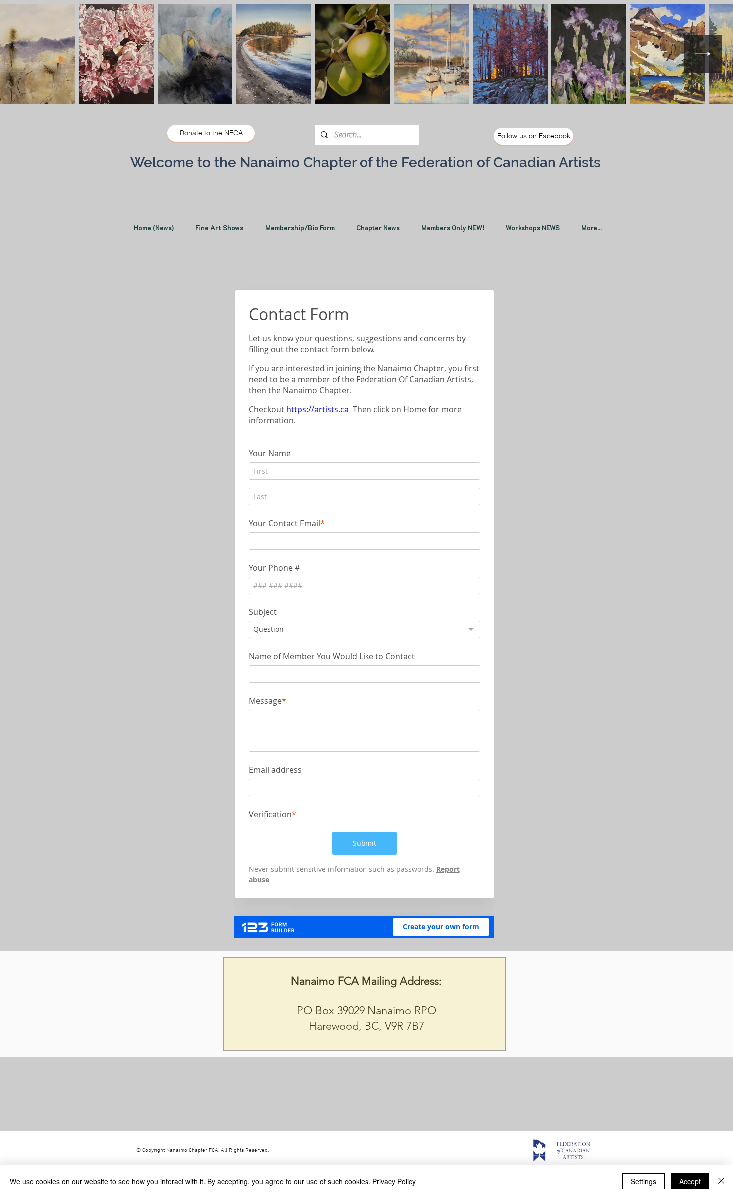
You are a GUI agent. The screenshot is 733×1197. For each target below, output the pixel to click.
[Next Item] (703, 54)
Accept (690, 1181)
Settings (643, 1181)
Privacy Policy (394, 1181)
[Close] (721, 1181)
